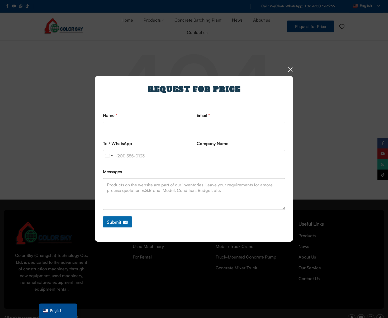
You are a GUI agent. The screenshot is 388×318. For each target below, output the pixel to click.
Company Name (212, 143)
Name (110, 115)
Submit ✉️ (117, 222)
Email (203, 115)
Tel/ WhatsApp (117, 143)
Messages (112, 171)
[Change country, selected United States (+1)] (109, 155)
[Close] (290, 69)
